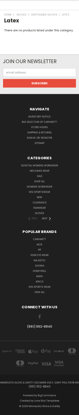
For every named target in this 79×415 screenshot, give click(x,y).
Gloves (39, 213)
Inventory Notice (39, 116)
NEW (39, 197)
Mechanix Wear (39, 170)
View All (39, 292)
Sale (39, 176)
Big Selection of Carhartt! (39, 122)
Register (46, 137)
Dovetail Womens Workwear (39, 165)
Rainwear (39, 208)
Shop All (39, 181)
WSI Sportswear (39, 192)
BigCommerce (47, 395)
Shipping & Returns (39, 132)
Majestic (40, 260)
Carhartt (39, 239)
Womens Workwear (39, 186)
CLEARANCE (40, 202)
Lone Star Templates (46, 400)
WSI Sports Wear (40, 287)
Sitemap (39, 143)
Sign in (31, 137)
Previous (6, 411)
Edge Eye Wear (40, 255)
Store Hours (39, 127)
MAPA (39, 276)
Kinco (39, 281)
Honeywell (39, 271)
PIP (39, 249)
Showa (39, 265)
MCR (39, 244)
